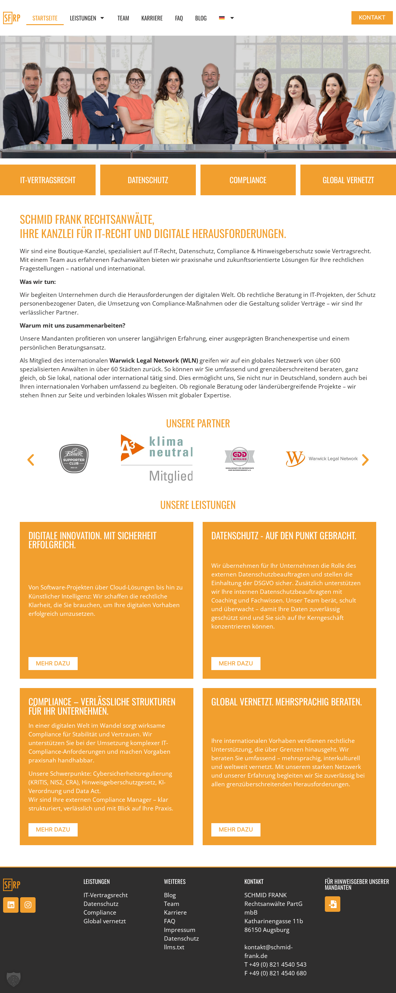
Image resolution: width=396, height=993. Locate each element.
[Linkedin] (11, 905)
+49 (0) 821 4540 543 (278, 964)
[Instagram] (28, 905)
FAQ (179, 18)
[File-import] (332, 904)
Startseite (45, 18)
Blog (201, 18)
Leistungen (83, 18)
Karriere (152, 18)
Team (123, 18)
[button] (30, 460)
